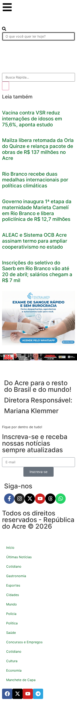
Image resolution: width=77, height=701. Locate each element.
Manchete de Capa (21, 680)
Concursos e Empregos (24, 642)
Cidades (12, 595)
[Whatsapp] (60, 498)
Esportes (13, 585)
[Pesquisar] (5, 86)
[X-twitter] (30, 498)
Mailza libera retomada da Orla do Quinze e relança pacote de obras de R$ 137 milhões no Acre (38, 149)
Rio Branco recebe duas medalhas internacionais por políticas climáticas (35, 180)
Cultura (11, 661)
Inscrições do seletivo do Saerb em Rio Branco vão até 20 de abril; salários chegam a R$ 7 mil (37, 271)
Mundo (11, 604)
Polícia (11, 614)
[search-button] (4, 30)
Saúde (11, 633)
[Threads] (50, 498)
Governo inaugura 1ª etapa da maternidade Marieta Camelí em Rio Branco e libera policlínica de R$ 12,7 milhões (36, 210)
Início (10, 547)
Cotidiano (13, 566)
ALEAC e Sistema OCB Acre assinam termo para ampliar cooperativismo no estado (34, 241)
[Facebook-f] (9, 498)
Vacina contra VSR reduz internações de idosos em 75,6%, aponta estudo (32, 119)
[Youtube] (40, 498)
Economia (14, 670)
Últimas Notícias (19, 557)
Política (12, 623)
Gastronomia (16, 576)
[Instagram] (19, 498)
